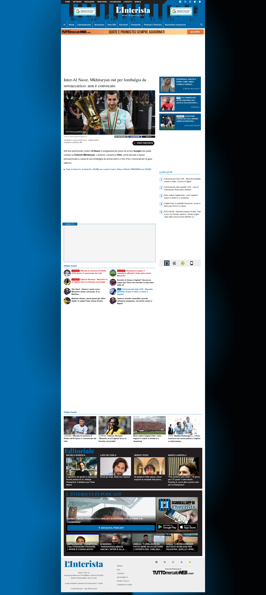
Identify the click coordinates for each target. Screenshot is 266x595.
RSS (118, 570)
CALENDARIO (115, 2)
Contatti (120, 573)
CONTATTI (128, 2)
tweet (148, 136)
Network (77, 2)
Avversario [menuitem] (99, 25)
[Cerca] (202, 25)
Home (67, 2)
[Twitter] (185, 2)
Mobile (120, 566)
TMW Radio (102, 2)
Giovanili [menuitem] (123, 25)
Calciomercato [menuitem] (84, 25)
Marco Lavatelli (73, 142)
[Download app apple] (195, 2)
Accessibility (122, 577)
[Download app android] (200, 2)
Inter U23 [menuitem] (112, 25)
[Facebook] (180, 2)
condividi (134, 136)
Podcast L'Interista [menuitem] (153, 25)
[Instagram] (190, 2)
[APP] (167, 263)
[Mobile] (191, 263)
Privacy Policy (123, 581)
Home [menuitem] (71, 25)
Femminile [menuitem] (136, 25)
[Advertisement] (180, 376)
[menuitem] (64, 25)
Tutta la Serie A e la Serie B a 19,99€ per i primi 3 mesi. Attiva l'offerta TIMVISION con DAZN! (108, 169)
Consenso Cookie (124, 585)
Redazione (89, 2)
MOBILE (138, 2)
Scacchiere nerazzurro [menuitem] (175, 25)
